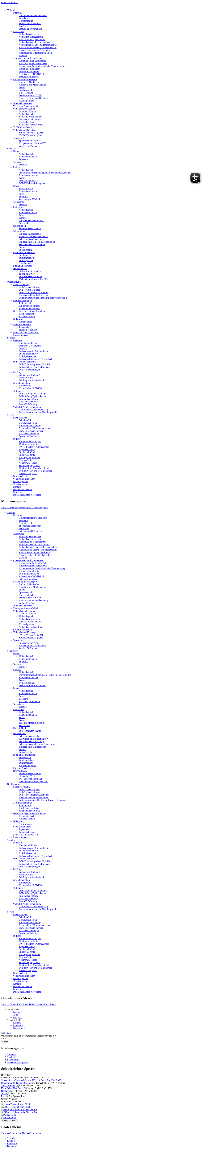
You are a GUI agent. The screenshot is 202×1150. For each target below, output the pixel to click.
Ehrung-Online (26, 460)
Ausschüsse (18, 31)
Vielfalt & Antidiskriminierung (27, 407)
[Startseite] (6, 1033)
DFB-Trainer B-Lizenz (29, 287)
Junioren (17, 167)
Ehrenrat (23, 55)
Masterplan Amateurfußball (25, 106)
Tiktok (16, 1014)
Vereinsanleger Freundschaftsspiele (35, 468)
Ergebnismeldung (27, 449)
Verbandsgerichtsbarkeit (24, 108)
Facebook (17, 1012)
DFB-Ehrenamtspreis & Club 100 (34, 364)
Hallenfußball (19, 226)
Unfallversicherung (28, 423)
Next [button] (14, 1120)
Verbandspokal (26, 154)
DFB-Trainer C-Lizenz (29, 289)
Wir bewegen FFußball (29, 199)
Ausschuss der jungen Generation (34, 50)
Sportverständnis (26, 90)
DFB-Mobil (18, 319)
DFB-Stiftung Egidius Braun (32, 396)
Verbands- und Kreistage (24, 130)
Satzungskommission (29, 76)
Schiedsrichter (19, 231)
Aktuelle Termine (27, 316)
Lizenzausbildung (21, 284)
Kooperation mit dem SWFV (32, 143)
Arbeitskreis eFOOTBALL (32, 74)
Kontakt (17, 487)
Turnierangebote (26, 258)
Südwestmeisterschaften (30, 228)
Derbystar (5, 1091)
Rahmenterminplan (28, 156)
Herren (16, 151)
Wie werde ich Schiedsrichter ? (33, 236)
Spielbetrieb (12, 148)
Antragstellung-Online (29, 457)
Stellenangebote (20, 481)
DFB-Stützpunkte (27, 180)
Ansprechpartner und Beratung (33, 98)
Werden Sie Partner (28, 146)
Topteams (23, 159)
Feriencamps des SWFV (30, 95)
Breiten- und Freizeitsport (25, 79)
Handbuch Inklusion (28, 343)
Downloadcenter (21, 476)
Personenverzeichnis (22, 489)
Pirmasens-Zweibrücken (30, 345)
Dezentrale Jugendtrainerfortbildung (30, 311)
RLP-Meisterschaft (28, 356)
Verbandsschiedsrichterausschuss (34, 42)
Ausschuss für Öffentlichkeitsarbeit (35, 52)
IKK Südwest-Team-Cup (30, 276)
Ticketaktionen (20, 484)
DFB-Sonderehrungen (29, 369)
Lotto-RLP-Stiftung (28, 404)
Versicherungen (20, 417)
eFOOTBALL (20, 268)
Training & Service (28, 329)
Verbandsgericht (26, 114)
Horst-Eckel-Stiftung (28, 401)
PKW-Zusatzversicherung (31, 431)
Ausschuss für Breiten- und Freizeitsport (37, 47)
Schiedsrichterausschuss (30, 234)
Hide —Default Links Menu (42, 1004)
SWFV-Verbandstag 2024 (31, 135)
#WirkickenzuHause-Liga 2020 (33, 279)
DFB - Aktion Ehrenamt (24, 361)
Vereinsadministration (29, 444)
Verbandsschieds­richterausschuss (34, 544)
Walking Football (27, 100)
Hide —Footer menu (31, 1133)
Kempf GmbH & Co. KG (13, 1088)
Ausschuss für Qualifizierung (32, 39)
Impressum (18, 1025)
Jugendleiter (24, 327)
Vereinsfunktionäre (22, 324)
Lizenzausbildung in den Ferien (33, 295)
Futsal (22, 194)
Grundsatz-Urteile (27, 111)
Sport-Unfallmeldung (29, 436)
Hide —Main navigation (36, 507)
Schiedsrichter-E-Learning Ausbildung (37, 242)
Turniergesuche (26, 260)
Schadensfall (25, 420)
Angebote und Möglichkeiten (32, 84)
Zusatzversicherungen (29, 433)
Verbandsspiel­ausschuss (30, 536)
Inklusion (17, 340)
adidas (4, 1093)
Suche (4, 1038)
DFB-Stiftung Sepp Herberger (33, 393)
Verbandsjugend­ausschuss (31, 539)
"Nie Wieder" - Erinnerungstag (33, 409)
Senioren (17, 162)
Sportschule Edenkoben (30, 23)
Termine (23, 164)
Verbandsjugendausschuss (31, 37)
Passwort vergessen (28, 473)
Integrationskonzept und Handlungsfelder (38, 412)
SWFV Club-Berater (22, 127)
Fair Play (17, 372)
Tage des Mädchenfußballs (31, 220)
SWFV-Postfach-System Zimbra (34, 447)
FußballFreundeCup (28, 353)
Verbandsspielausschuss (30, 34)
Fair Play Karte (26, 377)
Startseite (11, 1054)
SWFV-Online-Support (30, 441)
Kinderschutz (25, 385)
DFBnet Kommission (29, 71)
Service (10, 415)
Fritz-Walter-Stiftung (28, 399)
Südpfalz (23, 348)
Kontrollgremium (27, 122)
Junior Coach (25, 303)
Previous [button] (6, 1120)
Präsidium (23, 18)
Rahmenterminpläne (28, 175)
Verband (11, 10)
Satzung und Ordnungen (30, 29)
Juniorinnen (18, 207)
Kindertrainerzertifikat (29, 305)
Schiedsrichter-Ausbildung (31, 239)
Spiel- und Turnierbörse (24, 252)
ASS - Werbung (9, 1085)
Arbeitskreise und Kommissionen (28, 58)
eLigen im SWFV (27, 274)
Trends (22, 87)
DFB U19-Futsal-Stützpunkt (32, 183)
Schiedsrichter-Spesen (17, 1062)
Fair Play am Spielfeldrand (31, 380)
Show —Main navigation (13, 507)
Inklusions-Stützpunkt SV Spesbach (35, 359)
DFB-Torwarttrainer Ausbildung (34, 292)
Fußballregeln (25, 250)
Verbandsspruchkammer (30, 116)
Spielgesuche (25, 255)
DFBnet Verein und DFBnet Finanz (35, 471)
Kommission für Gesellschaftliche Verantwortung (42, 66)
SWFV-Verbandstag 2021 (31, 132)
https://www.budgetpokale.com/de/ (17, 1083)
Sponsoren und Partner (29, 140)
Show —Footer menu (11, 1133)
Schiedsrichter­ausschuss (30, 736)
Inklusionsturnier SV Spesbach (33, 351)
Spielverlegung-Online (29, 465)
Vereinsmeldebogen (28, 463)
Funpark (17, 492)
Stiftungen (18, 391)
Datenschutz (19, 1028)
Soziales (11, 337)
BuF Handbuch (26, 92)
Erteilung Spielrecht (22, 266)
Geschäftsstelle (26, 21)
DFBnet (17, 439)
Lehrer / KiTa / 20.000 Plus (26, 332)
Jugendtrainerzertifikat (29, 308)
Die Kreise (24, 26)
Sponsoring (18, 138)
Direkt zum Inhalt (9, 2)
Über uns (17, 13)
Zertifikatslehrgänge (22, 300)
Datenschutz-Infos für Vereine (27, 495)
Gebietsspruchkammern (30, 119)
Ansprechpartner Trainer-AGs (33, 63)
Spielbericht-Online (28, 452)
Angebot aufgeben (27, 263)
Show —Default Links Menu (15, 1004)
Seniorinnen (18, 202)
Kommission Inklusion (29, 68)
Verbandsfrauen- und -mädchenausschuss (38, 44)
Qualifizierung (14, 282)
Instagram (17, 1017)
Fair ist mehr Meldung (29, 375)
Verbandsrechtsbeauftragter (31, 124)
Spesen (22, 247)
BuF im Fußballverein (29, 82)
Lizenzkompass (20, 335)
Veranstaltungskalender (24, 479)
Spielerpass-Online (28, 455)
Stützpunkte (24, 223)
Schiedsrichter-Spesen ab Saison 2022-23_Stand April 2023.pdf (31, 1080)
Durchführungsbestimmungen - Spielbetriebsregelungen (45, 172)
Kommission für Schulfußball (32, 60)
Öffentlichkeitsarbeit (22, 103)
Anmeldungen (25, 321)
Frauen (16, 186)
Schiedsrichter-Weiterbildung (32, 244)
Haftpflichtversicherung (30, 425)
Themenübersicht (27, 313)
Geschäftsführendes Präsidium (33, 15)
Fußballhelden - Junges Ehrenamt (34, 367)
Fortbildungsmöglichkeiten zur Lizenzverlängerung (43, 297)
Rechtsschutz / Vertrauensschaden (34, 428)
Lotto (3, 1096)
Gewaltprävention (21, 383)
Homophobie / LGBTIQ (30, 388)
